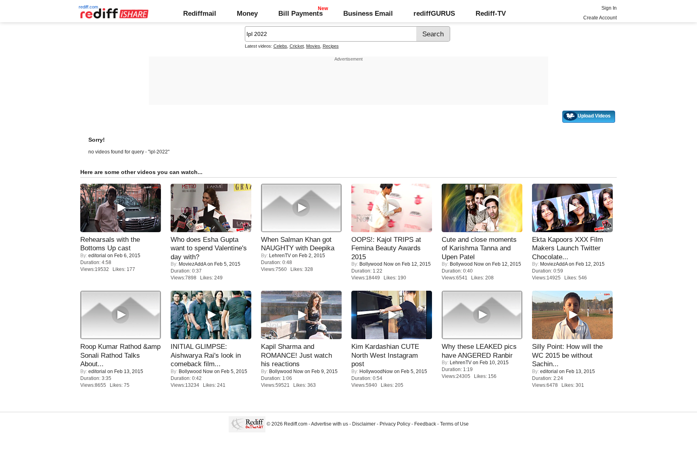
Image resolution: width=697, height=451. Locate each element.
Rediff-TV (491, 13)
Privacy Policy (395, 424)
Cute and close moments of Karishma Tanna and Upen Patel (479, 248)
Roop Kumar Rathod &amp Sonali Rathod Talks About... (120, 355)
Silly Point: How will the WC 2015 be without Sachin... (567, 355)
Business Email (368, 13)
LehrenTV (280, 255)
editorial (97, 255)
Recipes (331, 46)
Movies (313, 46)
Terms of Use (454, 424)
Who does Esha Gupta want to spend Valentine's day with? (209, 248)
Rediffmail (199, 13)
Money (247, 13)
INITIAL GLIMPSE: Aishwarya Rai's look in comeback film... (206, 355)
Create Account (600, 18)
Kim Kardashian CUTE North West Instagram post (385, 355)
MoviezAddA (192, 264)
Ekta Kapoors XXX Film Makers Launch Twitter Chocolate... (567, 248)
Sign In (609, 8)
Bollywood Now (376, 264)
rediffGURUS (434, 13)
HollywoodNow (376, 371)
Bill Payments (300, 13)
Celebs (280, 46)
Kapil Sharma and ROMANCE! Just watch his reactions (296, 355)
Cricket (297, 46)
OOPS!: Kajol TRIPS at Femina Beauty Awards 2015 (386, 248)
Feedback (425, 424)
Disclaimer (364, 424)
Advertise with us (329, 424)
